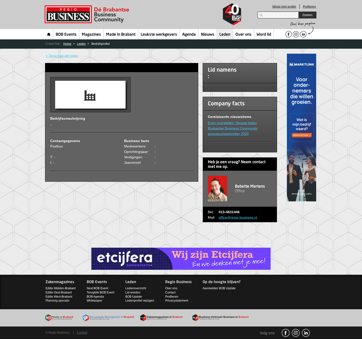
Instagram (296, 333)
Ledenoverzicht (135, 288)
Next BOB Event (97, 288)
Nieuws (207, 35)
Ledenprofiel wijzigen (139, 300)
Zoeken (307, 15)
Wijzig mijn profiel (284, 6)
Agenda (189, 35)
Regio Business (87, 14)
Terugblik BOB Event (100, 292)
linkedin (306, 333)
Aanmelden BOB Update (219, 288)
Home (49, 34)
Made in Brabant (120, 35)
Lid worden (132, 292)
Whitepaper (94, 300)
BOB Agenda (95, 296)
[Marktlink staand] (301, 127)
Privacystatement (176, 300)
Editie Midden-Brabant (61, 288)
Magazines (91, 35)
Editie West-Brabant (59, 296)
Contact (170, 292)
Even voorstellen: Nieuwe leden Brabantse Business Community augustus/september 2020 (233, 128)
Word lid (264, 35)
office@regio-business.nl (238, 217)
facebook (286, 333)
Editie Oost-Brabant (59, 292)
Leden (224, 35)
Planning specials (57, 300)
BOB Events (66, 35)
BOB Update (133, 296)
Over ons (243, 35)
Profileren (309, 6)
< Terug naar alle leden (62, 56)
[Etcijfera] (181, 258)
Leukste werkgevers (159, 35)
